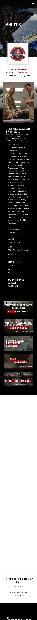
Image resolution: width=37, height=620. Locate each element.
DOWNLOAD (16, 229)
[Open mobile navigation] (33, 3)
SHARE (13, 232)
